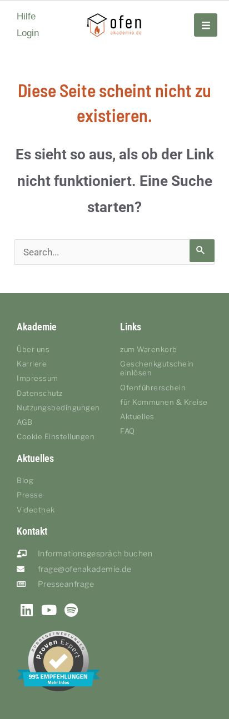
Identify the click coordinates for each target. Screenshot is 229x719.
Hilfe (26, 16)
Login (28, 33)
